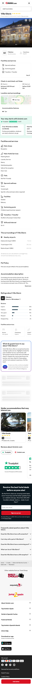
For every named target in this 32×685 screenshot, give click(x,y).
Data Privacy (5, 673)
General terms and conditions (10, 669)
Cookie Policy (5, 676)
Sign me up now (16, 513)
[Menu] (3, 3)
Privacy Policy (7, 518)
